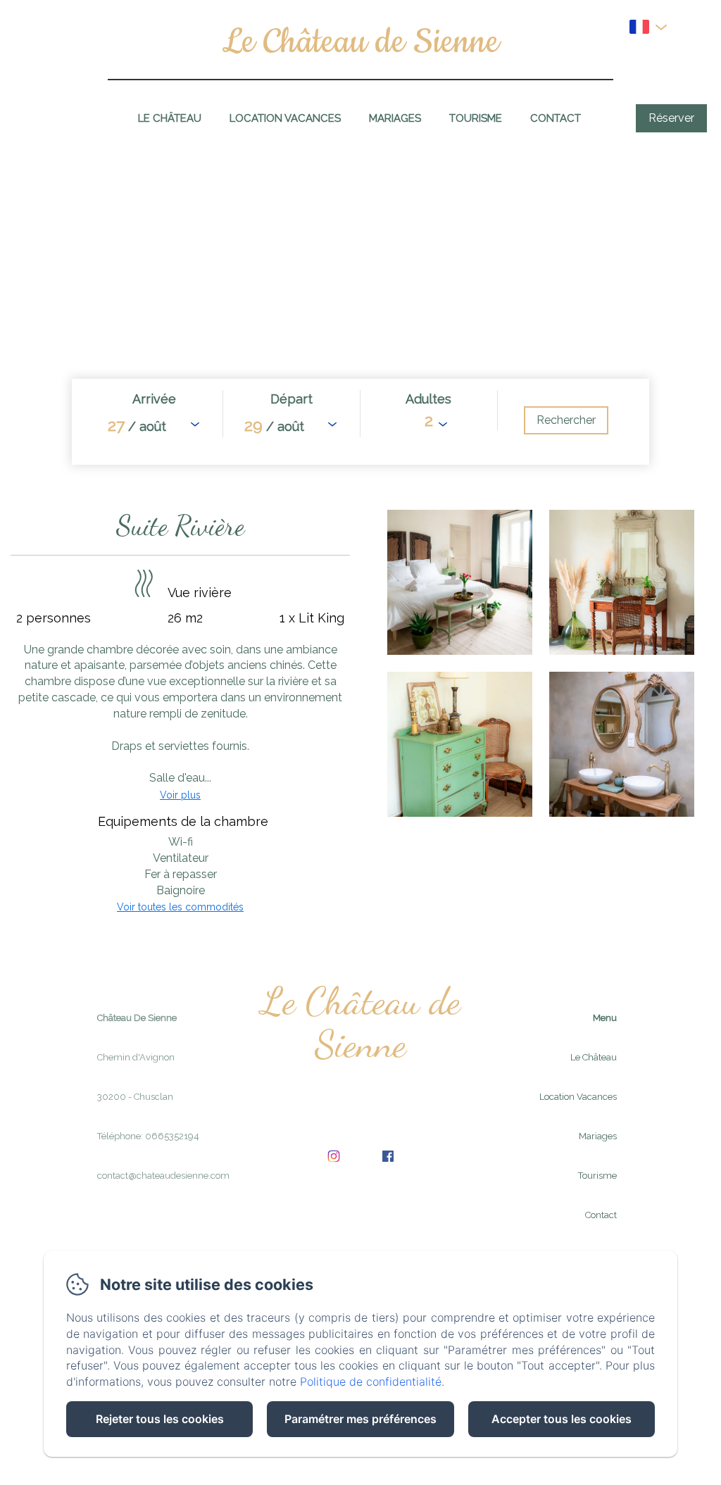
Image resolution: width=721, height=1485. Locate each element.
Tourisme (475, 118)
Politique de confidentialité (370, 1381)
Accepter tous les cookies (561, 1419)
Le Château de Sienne (360, 42)
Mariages (395, 118)
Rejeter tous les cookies (160, 1419)
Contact (555, 118)
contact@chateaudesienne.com (163, 1175)
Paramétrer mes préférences (360, 1419)
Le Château (169, 118)
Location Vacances (285, 118)
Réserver (671, 118)
